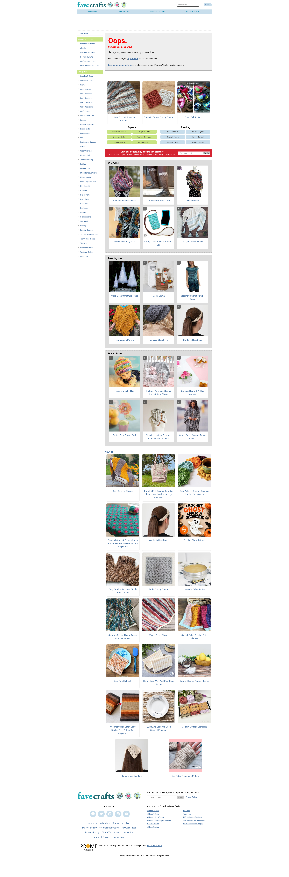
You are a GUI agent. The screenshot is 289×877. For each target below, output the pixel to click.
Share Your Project (87, 44)
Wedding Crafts (86, 252)
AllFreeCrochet (153, 811)
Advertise (105, 823)
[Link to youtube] (126, 814)
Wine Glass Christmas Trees (124, 296)
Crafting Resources (88, 61)
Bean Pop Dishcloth (123, 681)
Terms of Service (101, 837)
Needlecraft (85, 186)
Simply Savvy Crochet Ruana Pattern (192, 437)
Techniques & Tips (87, 239)
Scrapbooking (85, 217)
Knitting (83, 164)
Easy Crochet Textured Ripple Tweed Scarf (123, 591)
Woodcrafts (85, 256)
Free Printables (172, 132)
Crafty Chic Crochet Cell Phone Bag (158, 243)
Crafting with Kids (87, 116)
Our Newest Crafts (87, 52)
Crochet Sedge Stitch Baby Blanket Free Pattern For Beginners (122, 730)
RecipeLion (187, 814)
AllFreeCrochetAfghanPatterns (159, 820)
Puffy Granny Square (158, 589)
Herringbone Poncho (124, 340)
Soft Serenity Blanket (123, 491)
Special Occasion (87, 230)
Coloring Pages (86, 89)
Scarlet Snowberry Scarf (124, 200)
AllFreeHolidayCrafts (155, 817)
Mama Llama (158, 296)
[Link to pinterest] (109, 814)
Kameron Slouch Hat (158, 340)
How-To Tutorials (198, 137)
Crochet (83, 120)
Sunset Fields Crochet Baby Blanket (194, 637)
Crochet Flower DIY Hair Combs (192, 393)
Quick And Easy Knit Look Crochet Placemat (159, 728)
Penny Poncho (192, 200)
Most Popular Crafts (88, 182)
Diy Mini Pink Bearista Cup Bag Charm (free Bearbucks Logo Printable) (158, 494)
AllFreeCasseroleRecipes (193, 824)
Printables (84, 208)
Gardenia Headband (192, 340)
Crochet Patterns (119, 142)
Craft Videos (85, 111)
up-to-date (133, 59)
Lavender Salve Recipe (194, 589)
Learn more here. (154, 846)
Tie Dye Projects (198, 132)
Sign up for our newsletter (120, 65)
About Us (92, 823)
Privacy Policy (158, 155)
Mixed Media (85, 177)
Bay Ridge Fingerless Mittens (185, 776)
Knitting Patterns (198, 142)
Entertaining (85, 133)
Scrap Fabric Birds (193, 117)
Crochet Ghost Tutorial (194, 540)
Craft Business (86, 94)
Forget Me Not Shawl (193, 241)
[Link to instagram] (118, 814)
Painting (83, 190)
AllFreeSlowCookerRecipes (194, 820)
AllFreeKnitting (153, 814)
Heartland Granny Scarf (125, 241)
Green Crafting (86, 151)
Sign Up (206, 153)
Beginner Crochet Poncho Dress (193, 297)
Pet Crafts (84, 204)
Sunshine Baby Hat (125, 391)
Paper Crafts (85, 195)
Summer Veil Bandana (131, 776)
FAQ (128, 823)
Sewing (83, 226)
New (107, 452)
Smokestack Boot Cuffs (158, 200)
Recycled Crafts (86, 57)
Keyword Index (129, 827)
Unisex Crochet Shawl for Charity (123, 119)
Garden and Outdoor (88, 142)
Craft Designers (86, 107)
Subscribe (84, 33)
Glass (82, 146)
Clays (82, 85)
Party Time (84, 199)
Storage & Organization (89, 234)
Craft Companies (86, 102)
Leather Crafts (86, 168)
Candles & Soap (86, 76)
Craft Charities (86, 98)
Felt (81, 138)
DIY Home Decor (144, 142)
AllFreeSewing (153, 827)
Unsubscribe (119, 837)
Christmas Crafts (87, 80)
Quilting (83, 212)
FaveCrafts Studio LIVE (89, 66)
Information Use (170, 155)
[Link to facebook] (93, 814)
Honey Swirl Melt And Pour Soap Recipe (158, 683)
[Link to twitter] (101, 814)
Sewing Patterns (173, 137)
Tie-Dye (83, 243)
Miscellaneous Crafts (88, 173)
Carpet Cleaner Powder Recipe (194, 681)
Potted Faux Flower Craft (125, 435)
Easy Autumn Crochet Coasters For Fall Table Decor (194, 493)
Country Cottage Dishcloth (194, 726)
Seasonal (84, 221)
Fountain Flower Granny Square (158, 117)
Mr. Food (186, 811)
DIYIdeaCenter (153, 824)
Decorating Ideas (87, 124)
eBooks (83, 48)
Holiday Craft (85, 155)
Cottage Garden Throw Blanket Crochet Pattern (122, 637)
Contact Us (117, 823)
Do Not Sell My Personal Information (100, 827)
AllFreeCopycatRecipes (192, 817)
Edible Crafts (85, 129)
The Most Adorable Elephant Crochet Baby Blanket (158, 393)
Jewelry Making (86, 160)
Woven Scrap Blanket (159, 635)
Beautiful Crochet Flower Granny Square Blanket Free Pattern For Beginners (123, 543)
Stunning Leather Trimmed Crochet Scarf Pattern (158, 437)
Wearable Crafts (86, 248)
